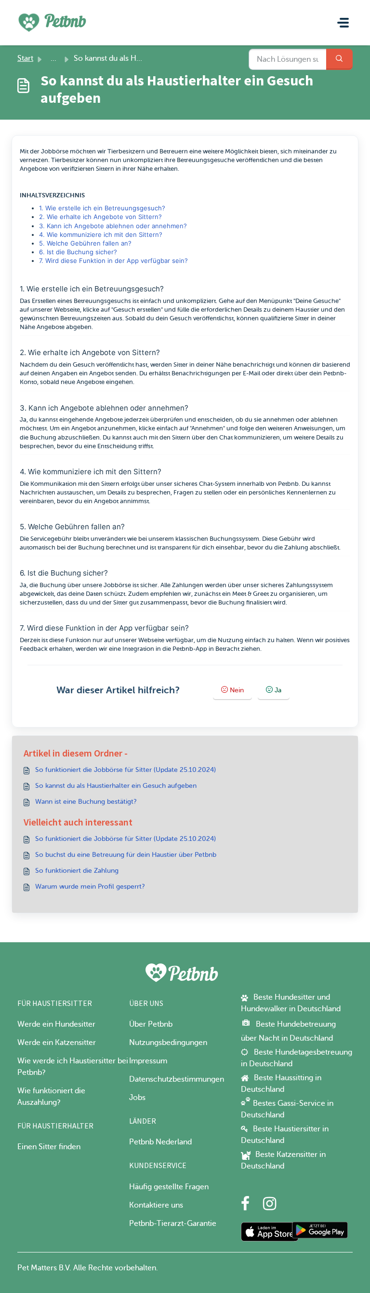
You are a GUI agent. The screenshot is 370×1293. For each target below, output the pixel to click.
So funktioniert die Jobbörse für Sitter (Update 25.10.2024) (125, 769)
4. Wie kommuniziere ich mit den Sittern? (100, 234)
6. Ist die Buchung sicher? (78, 252)
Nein (237, 690)
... (53, 58)
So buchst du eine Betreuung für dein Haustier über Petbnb (125, 854)
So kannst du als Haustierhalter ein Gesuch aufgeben (116, 785)
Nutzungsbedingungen (168, 1042)
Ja (278, 690)
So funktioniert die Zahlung (77, 870)
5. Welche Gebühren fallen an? (85, 243)
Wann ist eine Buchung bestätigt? (85, 801)
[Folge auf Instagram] (269, 1206)
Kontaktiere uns (156, 1205)
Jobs (137, 1097)
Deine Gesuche (317, 300)
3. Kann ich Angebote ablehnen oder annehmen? (113, 226)
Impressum (148, 1061)
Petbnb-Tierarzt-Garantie (172, 1223)
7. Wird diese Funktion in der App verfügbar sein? (113, 260)
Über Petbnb (150, 1024)
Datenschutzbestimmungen (176, 1079)
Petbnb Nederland (160, 1142)
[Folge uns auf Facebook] (245, 1206)
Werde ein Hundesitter (56, 1024)
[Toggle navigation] (343, 22)
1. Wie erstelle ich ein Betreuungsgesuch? (102, 208)
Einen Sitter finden (48, 1146)
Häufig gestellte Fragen (169, 1187)
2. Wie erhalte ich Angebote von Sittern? (100, 216)
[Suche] (339, 59)
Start (25, 58)
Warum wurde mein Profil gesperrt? (90, 886)
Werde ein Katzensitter (56, 1042)
